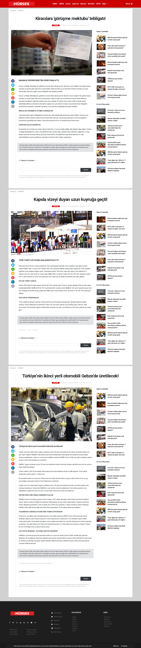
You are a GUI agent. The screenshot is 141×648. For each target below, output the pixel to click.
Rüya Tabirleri (108, 624)
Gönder (86, 170)
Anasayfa (13, 10)
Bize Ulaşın (57, 632)
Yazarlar (56, 620)
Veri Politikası (14, 634)
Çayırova (75, 4)
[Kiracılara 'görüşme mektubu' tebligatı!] (51, 52)
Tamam (124, 646)
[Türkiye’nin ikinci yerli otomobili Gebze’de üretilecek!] (51, 414)
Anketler (106, 619)
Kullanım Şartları (32, 630)
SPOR (98, 4)
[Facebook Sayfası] (10, 622)
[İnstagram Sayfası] (17, 622)
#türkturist (22, 330)
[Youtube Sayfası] (21, 622)
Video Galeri (58, 617)
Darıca (68, 4)
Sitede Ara (107, 617)
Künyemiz (57, 628)
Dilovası (83, 4)
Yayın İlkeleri (13, 632)
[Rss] (28, 622)
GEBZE (61, 4)
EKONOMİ (21, 191)
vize (71, 269)
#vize (29, 330)
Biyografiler (107, 621)
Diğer (104, 4)
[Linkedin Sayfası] (25, 622)
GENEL (55, 4)
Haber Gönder (31, 634)
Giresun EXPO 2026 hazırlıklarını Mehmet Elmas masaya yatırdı (117, 145)
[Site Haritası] (32, 622)
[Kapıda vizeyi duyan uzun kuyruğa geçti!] (51, 233)
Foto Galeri (58, 613)
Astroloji (106, 626)
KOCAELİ (91, 4)
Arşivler (56, 624)
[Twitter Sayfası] (13, 622)
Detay (117, 646)
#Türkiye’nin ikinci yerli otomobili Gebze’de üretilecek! (35, 563)
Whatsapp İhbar (32, 632)
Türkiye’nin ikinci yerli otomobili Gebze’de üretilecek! (115, 128)
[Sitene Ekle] (36, 622)
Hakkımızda (13, 630)
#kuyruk (35, 330)
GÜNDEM (20, 10)
